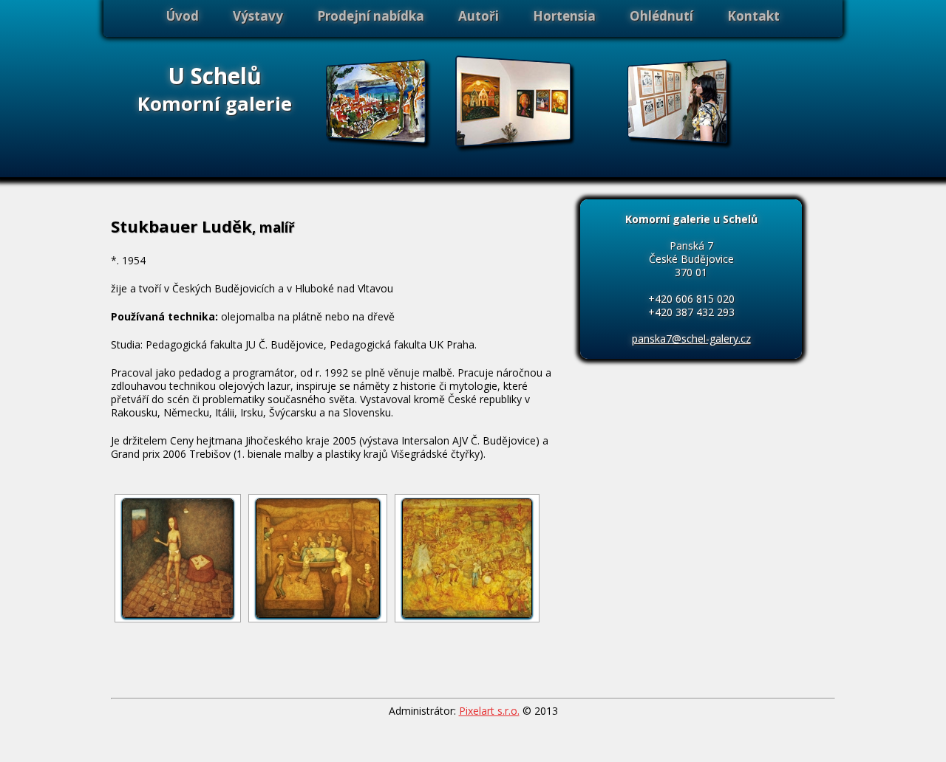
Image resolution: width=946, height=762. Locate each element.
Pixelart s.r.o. (489, 711)
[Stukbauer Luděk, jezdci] (467, 558)
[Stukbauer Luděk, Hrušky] (177, 558)
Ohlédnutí (661, 15)
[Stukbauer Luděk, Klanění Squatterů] (318, 558)
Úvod (182, 15)
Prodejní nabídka (370, 15)
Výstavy (258, 15)
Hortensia (564, 15)
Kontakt (753, 15)
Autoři (478, 15)
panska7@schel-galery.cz (691, 339)
